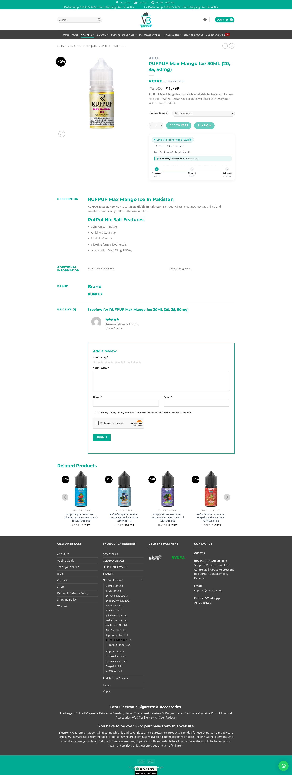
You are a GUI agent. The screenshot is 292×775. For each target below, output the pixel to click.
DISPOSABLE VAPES (149, 34)
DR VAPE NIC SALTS (117, 595)
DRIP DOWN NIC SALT (118, 600)
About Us (63, 554)
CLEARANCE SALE (215, 34)
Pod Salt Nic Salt (115, 630)
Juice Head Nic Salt (116, 615)
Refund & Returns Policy (72, 593)
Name (97, 397)
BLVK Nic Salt (113, 590)
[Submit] (99, 20)
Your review (101, 367)
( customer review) (174, 81)
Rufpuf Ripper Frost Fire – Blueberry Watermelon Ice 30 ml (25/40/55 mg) (81, 517)
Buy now (204, 125)
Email (168, 397)
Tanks (106, 685)
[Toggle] (141, 580)
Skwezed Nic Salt (115, 656)
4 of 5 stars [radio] (120, 362)
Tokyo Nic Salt (114, 666)
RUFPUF (154, 58)
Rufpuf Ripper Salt (119, 644)
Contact (62, 580)
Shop (60, 586)
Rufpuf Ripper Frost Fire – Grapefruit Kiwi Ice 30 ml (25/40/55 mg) (211, 517)
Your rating (100, 357)
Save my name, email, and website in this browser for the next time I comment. (145, 412)
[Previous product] (231, 45)
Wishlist (62, 606)
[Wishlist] (205, 20)
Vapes (74, 34)
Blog (60, 573)
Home (65, 34)
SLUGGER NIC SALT (116, 661)
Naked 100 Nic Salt (116, 620)
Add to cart (178, 125)
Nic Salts (86, 34)
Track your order (68, 567)
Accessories (172, 34)
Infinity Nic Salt (114, 605)
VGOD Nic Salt (114, 671)
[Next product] (225, 45)
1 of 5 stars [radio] (94, 362)
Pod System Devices (123, 34)
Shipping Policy (67, 600)
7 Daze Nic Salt (114, 585)
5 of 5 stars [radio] (134, 362)
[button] (224, 20)
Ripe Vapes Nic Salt (117, 635)
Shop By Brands (194, 34)
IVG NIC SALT (113, 610)
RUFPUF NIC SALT (114, 46)
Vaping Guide (65, 560)
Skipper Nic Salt (115, 651)
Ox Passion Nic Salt (117, 625)
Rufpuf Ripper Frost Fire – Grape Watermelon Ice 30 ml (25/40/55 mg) (168, 517)
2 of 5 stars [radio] (100, 362)
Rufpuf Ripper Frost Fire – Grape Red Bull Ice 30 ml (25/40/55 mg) (124, 517)
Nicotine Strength (158, 113)
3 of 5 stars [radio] (108, 362)
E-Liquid (101, 34)
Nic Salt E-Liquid (84, 46)
